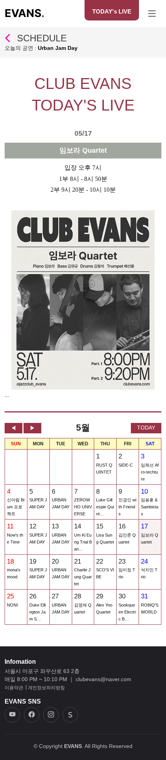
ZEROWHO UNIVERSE (83, 507)
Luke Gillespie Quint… (105, 507)
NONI (12, 605)
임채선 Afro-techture (150, 472)
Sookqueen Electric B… (127, 612)
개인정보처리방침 (46, 687)
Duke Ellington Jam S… (37, 612)
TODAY (146, 427)
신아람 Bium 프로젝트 (15, 507)
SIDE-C (126, 465)
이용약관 (14, 687)
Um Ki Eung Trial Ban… (83, 542)
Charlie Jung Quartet (83, 576)
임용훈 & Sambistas (149, 507)
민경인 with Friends (127, 507)
